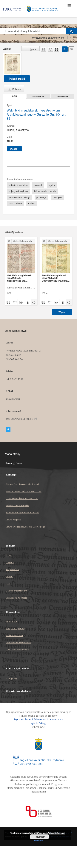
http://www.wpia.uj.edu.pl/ (19, 418)
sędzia (52, 185)
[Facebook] (8, 429)
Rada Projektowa (14, 635)
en (71, 49)
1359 (10, 141)
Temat (9, 576)
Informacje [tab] (38, 96)
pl (65, 49)
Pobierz (16, 89)
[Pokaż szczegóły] (33, 302)
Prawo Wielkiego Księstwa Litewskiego (25, 526)
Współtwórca (12, 569)
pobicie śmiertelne (18, 185)
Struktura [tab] (62, 96)
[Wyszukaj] (71, 31)
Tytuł (9, 555)
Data (8, 583)
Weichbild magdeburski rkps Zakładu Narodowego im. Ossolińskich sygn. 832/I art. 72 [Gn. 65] (20, 278)
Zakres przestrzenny (16, 590)
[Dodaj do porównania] (43, 49)
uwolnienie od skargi (19, 197)
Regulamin (11, 621)
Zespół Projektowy (15, 628)
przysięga (41, 197)
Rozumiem (39, 836)
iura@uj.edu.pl (13, 399)
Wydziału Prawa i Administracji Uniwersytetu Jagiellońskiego (38, 721)
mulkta (31, 203)
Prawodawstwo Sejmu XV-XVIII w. (23, 491)
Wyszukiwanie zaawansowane (48, 37)
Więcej (61, 312)
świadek (38, 185)
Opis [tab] (14, 96)
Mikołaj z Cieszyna (18, 130)
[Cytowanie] (56, 49)
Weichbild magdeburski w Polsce (22, 512)
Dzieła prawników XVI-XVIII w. (22, 498)
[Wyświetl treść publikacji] (27, 302)
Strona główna (13, 463)
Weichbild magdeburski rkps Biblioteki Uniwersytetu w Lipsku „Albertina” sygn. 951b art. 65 (54, 278)
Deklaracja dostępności (17, 649)
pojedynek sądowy (18, 191)
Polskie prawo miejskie (17, 505)
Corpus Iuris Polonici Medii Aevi (22, 484)
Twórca (10, 562)
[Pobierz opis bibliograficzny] (21, 302)
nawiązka (57, 197)
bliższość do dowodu (45, 191)
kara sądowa (15, 203)
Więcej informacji (56, 832)
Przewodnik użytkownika (18, 642)
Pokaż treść (17, 79)
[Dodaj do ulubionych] (50, 49)
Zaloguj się (11, 678)
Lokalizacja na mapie (16, 597)
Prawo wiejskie (13, 519)
